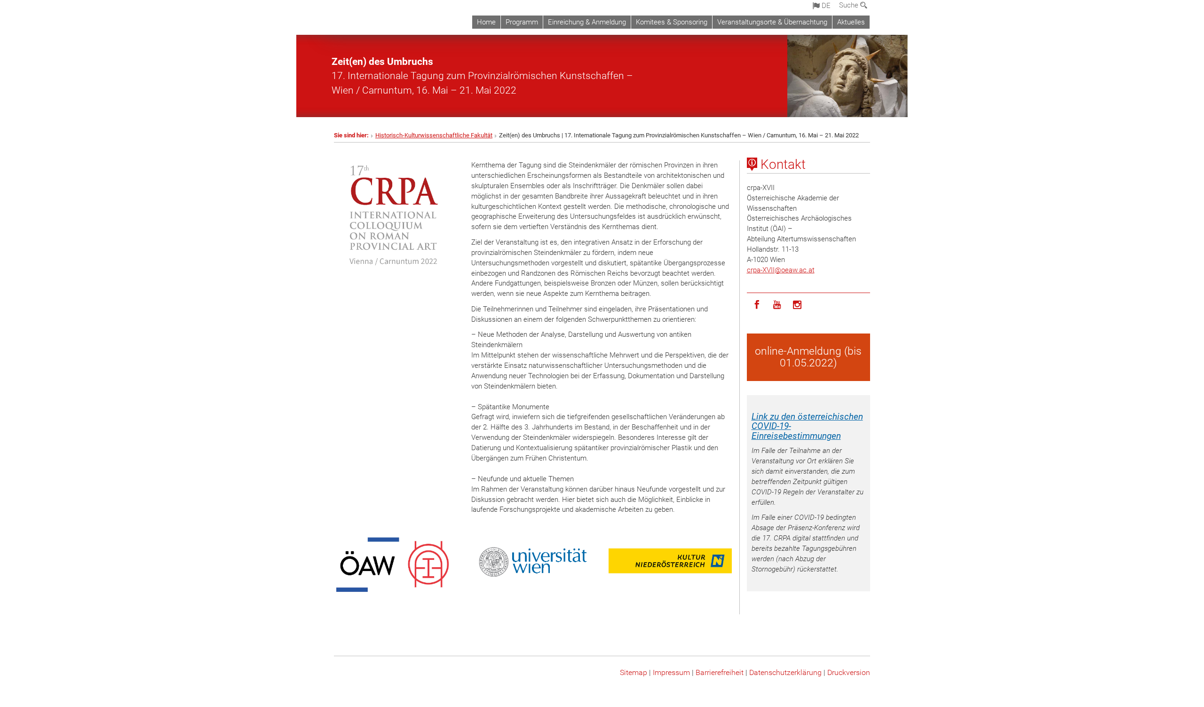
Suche (849, 5)
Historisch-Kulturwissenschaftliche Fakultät (433, 135)
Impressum (671, 672)
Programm (522, 22)
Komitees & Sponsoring (671, 22)
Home (486, 22)
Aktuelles (851, 22)
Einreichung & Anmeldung (587, 22)
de (825, 5)
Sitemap (633, 672)
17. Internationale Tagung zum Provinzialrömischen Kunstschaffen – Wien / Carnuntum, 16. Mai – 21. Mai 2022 (482, 76)
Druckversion (848, 672)
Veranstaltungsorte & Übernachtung (772, 22)
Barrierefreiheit (720, 672)
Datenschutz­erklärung (785, 672)
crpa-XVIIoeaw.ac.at (781, 270)
